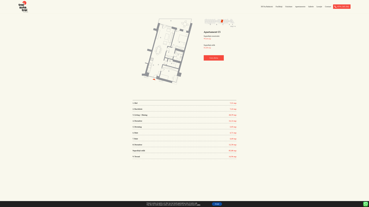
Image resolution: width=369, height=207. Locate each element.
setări (198, 205)
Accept (217, 204)
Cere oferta (213, 58)
